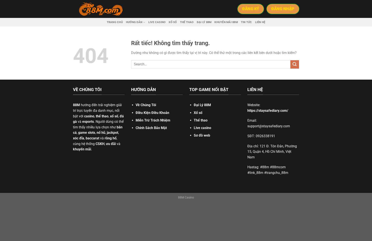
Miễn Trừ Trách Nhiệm (153, 120)
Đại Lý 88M (202, 105)
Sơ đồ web (202, 135)
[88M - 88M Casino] (101, 9)
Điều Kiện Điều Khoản (152, 113)
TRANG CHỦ (115, 22)
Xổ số (173, 22)
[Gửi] (294, 64)
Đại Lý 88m (204, 22)
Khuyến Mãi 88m (226, 22)
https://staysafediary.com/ (267, 111)
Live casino (157, 22)
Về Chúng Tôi (146, 105)
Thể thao (187, 22)
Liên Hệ (260, 22)
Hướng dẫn (134, 22)
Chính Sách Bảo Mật (151, 128)
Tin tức (246, 22)
